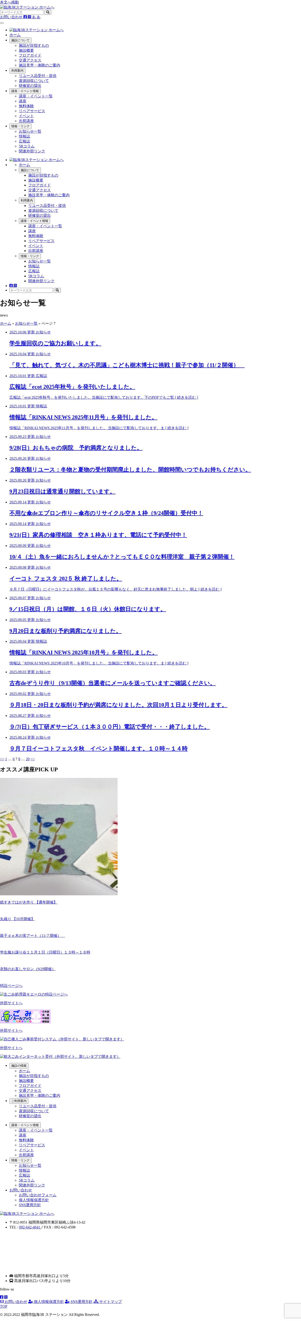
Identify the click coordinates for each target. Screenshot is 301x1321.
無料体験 (26, 106)
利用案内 (17, 70)
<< (2, 759)
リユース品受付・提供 (37, 76)
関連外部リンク (32, 151)
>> (33, 759)
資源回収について (34, 81)
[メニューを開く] (2, 23)
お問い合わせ (15, 1302)
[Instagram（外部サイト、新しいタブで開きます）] (30, 17)
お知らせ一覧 (30, 131)
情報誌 (24, 136)
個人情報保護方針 (34, 1200)
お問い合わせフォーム (37, 1195)
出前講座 (26, 121)
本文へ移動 (9, 2)
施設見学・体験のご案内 (39, 65)
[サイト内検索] (47, 12)
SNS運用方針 (30, 1205)
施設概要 (26, 50)
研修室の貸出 (30, 86)
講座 (22, 101)
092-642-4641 (29, 1227)
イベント (26, 116)
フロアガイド (30, 55)
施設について (20, 40)
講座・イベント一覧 (36, 96)
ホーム (15, 35)
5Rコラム (27, 146)
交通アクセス (30, 60)
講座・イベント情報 (25, 91)
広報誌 (24, 141)
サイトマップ (110, 1302)
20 (28, 759)
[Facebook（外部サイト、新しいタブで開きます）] (26, 17)
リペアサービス (32, 111)
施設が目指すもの (34, 45)
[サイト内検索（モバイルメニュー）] (57, 290)
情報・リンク (20, 126)
